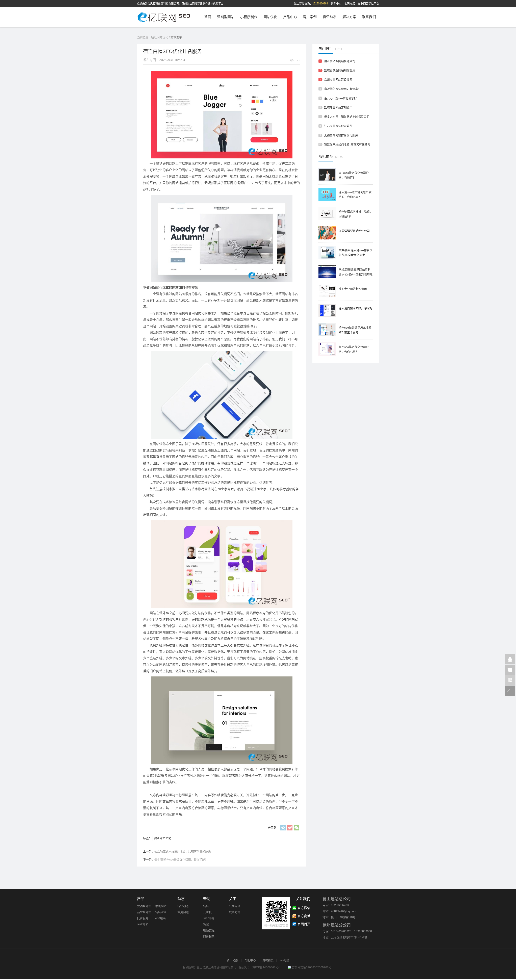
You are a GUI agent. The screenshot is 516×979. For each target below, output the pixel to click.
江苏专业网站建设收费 (338, 126)
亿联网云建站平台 (368, 3)
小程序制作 (248, 17)
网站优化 (270, 17)
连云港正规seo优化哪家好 (340, 98)
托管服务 (142, 918)
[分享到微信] (296, 827)
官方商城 (304, 916)
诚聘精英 (268, 960)
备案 (206, 924)
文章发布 (176, 37)
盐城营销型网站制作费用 (339, 70)
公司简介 (234, 906)
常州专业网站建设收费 (338, 79)
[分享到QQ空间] (283, 827)
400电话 (160, 918)
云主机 (207, 912)
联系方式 (234, 912)
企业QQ (510, 659)
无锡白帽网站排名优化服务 (341, 135)
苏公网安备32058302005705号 (311, 967)
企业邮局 (208, 918)
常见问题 (183, 912)
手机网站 (160, 906)
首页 (207, 17)
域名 (206, 906)
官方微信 (510, 680)
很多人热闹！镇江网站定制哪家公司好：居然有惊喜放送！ (346, 117)
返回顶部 (510, 691)
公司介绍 (349, 3)
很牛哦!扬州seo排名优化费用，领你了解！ (181, 859)
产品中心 (290, 17)
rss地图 (284, 960)
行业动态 (183, 906)
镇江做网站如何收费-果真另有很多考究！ (347, 145)
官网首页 (304, 924)
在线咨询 (510, 670)
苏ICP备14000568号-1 (266, 967)
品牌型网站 (144, 912)
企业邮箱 (142, 924)
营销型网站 (225, 17)
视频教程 (208, 930)
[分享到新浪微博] (289, 827)
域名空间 (160, 912)
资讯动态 (329, 17)
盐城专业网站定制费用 (338, 107)
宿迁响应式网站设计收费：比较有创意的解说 (182, 851)
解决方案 (349, 17)
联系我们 (369, 17)
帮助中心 (336, 3)
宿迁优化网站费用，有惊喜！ (342, 89)
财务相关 (208, 936)
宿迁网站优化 (159, 37)
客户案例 (310, 17)
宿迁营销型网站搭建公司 (339, 61)
